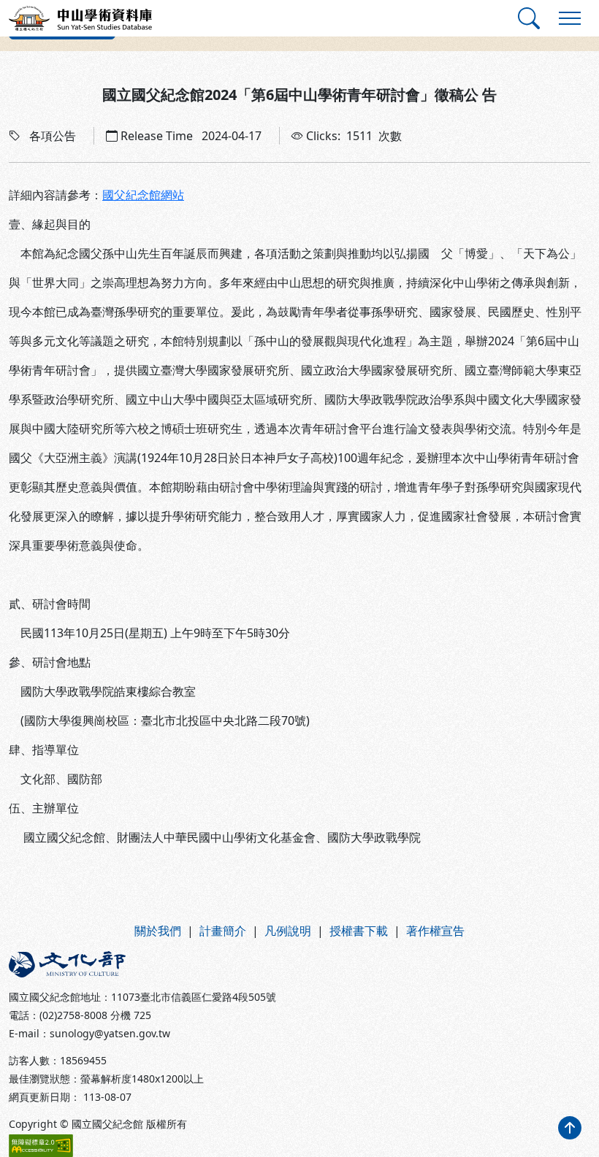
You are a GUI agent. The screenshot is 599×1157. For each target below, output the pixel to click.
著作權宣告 (435, 931)
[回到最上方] (569, 1127)
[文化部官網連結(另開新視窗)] (150, 964)
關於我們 (157, 931)
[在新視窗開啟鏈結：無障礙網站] (41, 1145)
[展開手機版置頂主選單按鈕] (569, 18)
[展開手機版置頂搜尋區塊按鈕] (528, 18)
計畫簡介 (222, 931)
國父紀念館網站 (143, 195)
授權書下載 (358, 931)
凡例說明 (287, 931)
